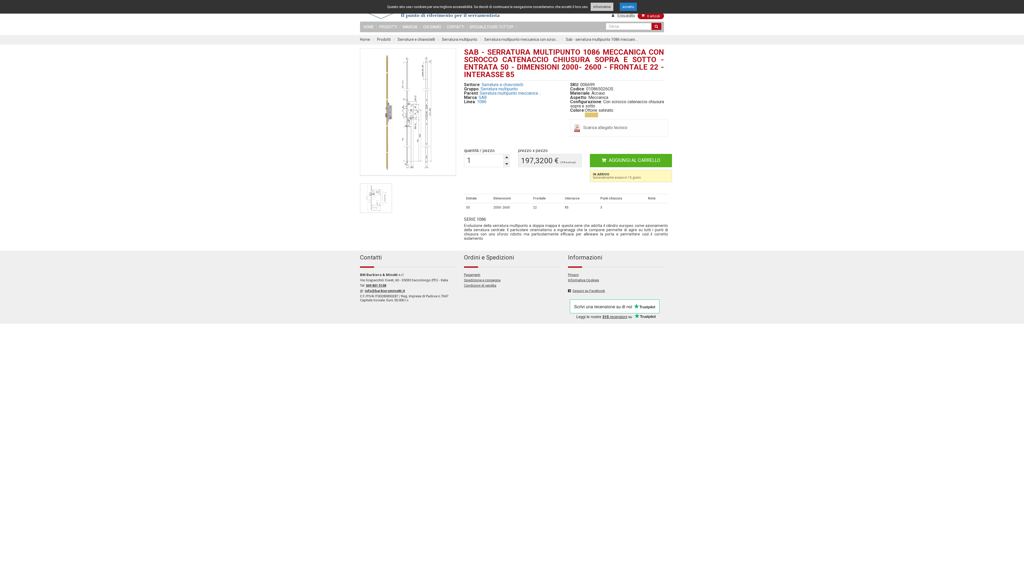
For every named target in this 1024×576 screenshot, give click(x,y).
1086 (481, 101)
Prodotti (388, 27)
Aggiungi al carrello (634, 160)
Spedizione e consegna (482, 280)
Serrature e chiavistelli (416, 39)
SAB (483, 97)
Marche (410, 27)
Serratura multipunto (459, 39)
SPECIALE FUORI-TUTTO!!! (491, 27)
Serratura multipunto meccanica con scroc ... (521, 39)
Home (365, 39)
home (368, 27)
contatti (455, 27)
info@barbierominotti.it (385, 291)
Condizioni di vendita (480, 285)
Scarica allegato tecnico (605, 127)
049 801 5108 (376, 285)
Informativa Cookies (583, 280)
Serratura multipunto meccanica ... (510, 93)
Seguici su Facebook (589, 291)
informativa (602, 7)
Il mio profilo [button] (626, 15)
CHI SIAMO (432, 27)
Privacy (573, 275)
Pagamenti (472, 275)
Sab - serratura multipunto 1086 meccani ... (602, 39)
